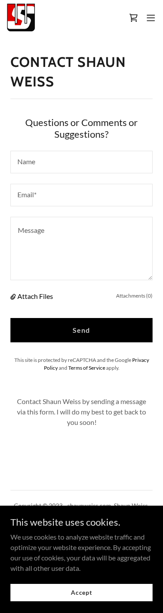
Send (81, 330)
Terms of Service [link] (86, 367)
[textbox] (81, 162)
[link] (21, 17)
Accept (81, 592)
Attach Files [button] (35, 296)
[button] (151, 18)
